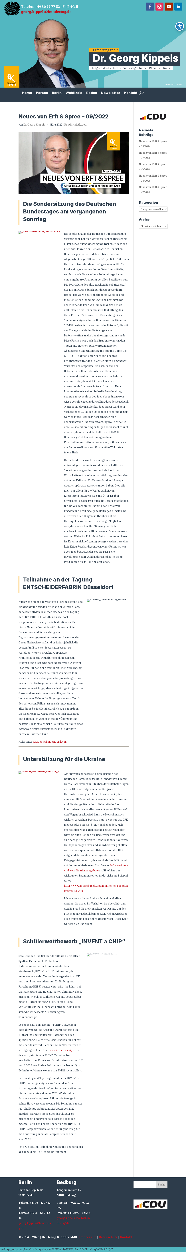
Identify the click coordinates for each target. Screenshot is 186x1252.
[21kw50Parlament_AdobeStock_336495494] (40, 232)
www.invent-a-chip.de (63, 1050)
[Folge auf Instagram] (159, 7)
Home (27, 93)
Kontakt (131, 93)
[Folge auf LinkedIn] (178, 7)
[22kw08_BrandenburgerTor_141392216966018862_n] (40, 772)
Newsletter (110, 93)
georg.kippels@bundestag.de (46, 12)
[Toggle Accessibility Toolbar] (179, 26)
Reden (91, 93)
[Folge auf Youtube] (169, 7)
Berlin (57, 93)
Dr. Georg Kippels (34, 124)
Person (42, 93)
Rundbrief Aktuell (75, 124)
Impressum (87, 1237)
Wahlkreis (74, 93)
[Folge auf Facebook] (150, 7)
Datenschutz (108, 1237)
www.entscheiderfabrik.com (50, 741)
